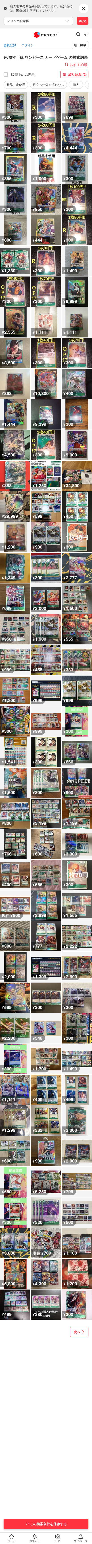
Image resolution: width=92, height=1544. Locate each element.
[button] (78, 35)
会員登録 (10, 45)
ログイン (27, 45)
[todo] (86, 34)
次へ (77, 1331)
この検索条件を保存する (48, 1523)
